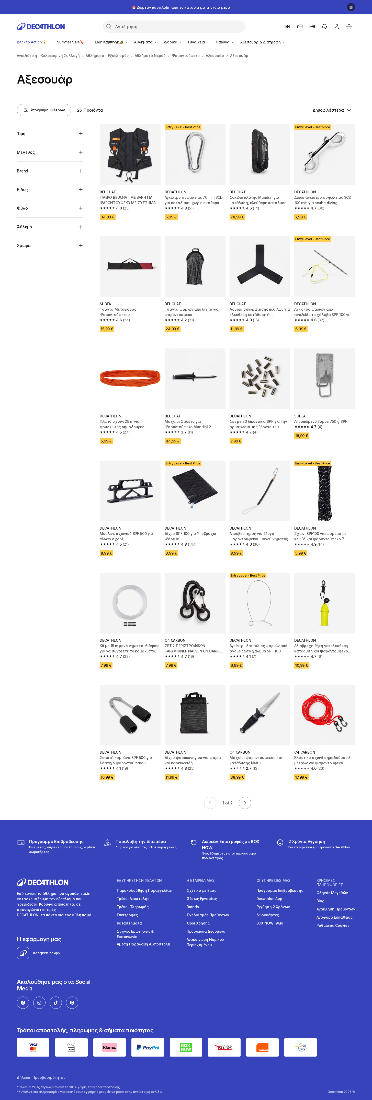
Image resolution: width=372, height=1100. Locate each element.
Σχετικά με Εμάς (201, 890)
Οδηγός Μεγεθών (332, 893)
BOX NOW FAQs (269, 923)
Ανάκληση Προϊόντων (336, 909)
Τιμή (21, 133)
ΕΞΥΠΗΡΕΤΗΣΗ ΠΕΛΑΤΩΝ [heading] (139, 881)
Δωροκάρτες (267, 915)
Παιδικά (223, 42)
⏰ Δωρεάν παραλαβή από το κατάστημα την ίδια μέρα (181, 7)
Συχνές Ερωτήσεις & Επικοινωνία (135, 934)
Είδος (22, 189)
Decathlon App (269, 898)
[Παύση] (351, 7)
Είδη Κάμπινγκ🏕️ (110, 42)
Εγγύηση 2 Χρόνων (273, 907)
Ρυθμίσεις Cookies (333, 925)
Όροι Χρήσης (198, 923)
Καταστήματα (129, 923)
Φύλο (22, 208)
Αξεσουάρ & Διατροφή (260, 42)
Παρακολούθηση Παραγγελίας (144, 890)
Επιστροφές (127, 915)
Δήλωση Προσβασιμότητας (41, 1077)
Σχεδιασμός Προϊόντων (208, 915)
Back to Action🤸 (32, 42)
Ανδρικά (170, 42)
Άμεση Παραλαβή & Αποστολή (143, 944)
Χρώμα (24, 245)
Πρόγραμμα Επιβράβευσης (279, 890)
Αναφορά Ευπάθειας (335, 917)
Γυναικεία (197, 42)
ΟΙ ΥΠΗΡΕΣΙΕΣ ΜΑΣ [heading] (273, 881)
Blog (320, 901)
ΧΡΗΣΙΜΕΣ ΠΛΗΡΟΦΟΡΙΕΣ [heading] (330, 883)
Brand (22, 170)
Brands (193, 907)
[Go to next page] (245, 803)
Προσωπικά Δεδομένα (206, 931)
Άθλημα (24, 226)
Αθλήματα (144, 42)
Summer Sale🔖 (71, 42)
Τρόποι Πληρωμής (133, 907)
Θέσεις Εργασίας (202, 898)
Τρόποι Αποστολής (133, 898)
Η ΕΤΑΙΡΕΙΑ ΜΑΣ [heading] (201, 881)
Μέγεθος (26, 152)
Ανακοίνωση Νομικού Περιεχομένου (205, 942)
